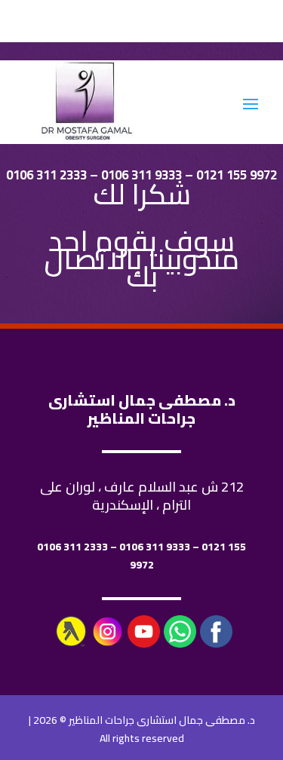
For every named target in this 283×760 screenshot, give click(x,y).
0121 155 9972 (236, 175)
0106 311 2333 (46, 175)
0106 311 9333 (141, 175)
